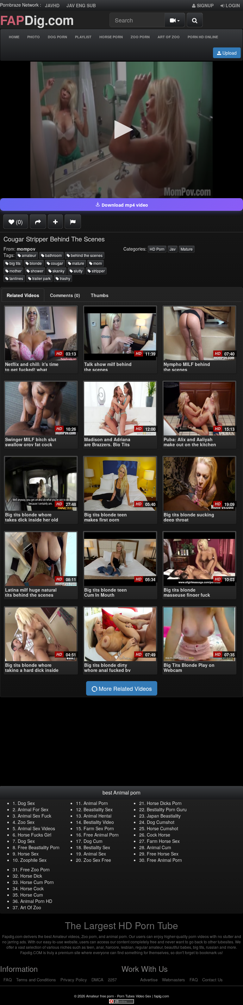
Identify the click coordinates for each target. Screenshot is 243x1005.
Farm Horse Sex (163, 841)
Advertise (149, 980)
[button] (121, 129)
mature (77, 263)
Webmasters (173, 980)
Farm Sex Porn (99, 828)
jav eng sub (81, 5)
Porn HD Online (203, 36)
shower (36, 270)
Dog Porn (57, 36)
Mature (187, 249)
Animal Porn (96, 803)
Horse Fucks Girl (34, 834)
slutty (78, 270)
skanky (58, 270)
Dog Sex (26, 803)
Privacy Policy (73, 980)
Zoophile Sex (33, 860)
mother (15, 270)
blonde (35, 263)
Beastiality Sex (98, 809)
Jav (173, 249)
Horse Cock (32, 888)
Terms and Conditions (36, 980)
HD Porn (157, 249)
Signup (205, 5)
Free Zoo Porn (35, 869)
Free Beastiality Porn (38, 847)
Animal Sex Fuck (34, 816)
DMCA (97, 980)
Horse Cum (31, 895)
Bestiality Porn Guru (167, 809)
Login (232, 5)
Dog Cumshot (160, 822)
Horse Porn (111, 36)
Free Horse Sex (162, 853)
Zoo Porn (140, 36)
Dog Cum (93, 841)
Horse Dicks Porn (164, 803)
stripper (98, 270)
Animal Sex (95, 853)
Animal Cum (159, 847)
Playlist (83, 36)
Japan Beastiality (164, 816)
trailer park (41, 278)
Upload (229, 53)
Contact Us (212, 980)
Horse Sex (28, 853)
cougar (56, 263)
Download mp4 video (124, 205)
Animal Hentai (97, 816)
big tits (15, 263)
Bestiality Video (99, 822)
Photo (33, 36)
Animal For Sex (33, 809)
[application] (121, 130)
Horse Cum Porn (37, 882)
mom (97, 263)
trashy (64, 278)
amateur (28, 255)
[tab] (23, 295)
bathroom (53, 255)
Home (14, 36)
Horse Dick (31, 876)
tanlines (16, 278)
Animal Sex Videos (36, 828)
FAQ (7, 980)
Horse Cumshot (162, 828)
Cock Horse (158, 834)
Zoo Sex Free (97, 860)
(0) (18, 221)
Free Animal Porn (101, 834)
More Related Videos (124, 688)
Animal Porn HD (36, 901)
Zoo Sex (26, 822)
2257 (112, 980)
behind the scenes (86, 255)
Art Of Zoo (169, 36)
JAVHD (52, 5)
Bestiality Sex (97, 847)
